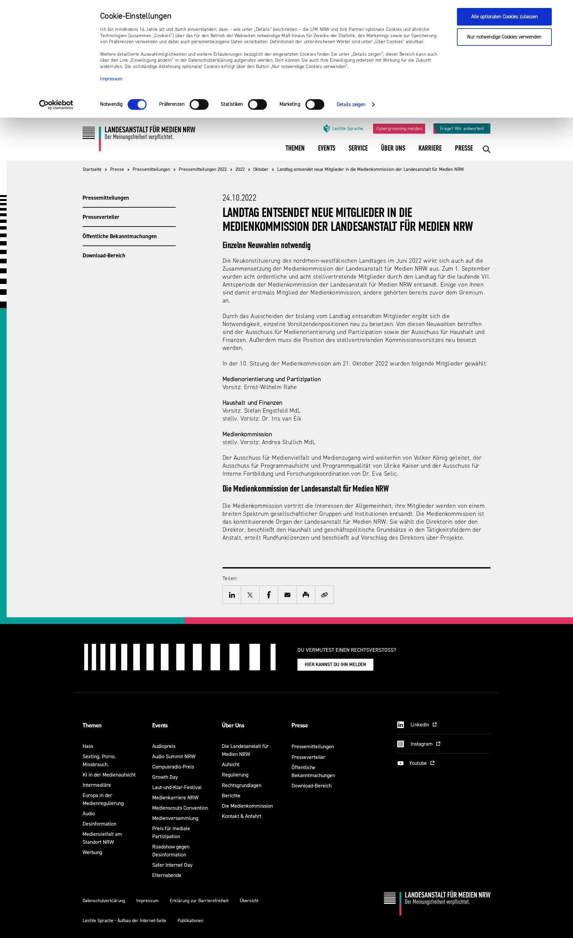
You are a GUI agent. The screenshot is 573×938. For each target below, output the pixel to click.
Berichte (231, 795)
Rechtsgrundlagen (241, 785)
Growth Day (165, 776)
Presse (117, 169)
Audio (89, 813)
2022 (240, 169)
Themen (92, 725)
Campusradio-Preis (173, 766)
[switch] (199, 104)
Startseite (92, 169)
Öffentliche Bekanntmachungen (120, 236)
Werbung (92, 852)
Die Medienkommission (247, 805)
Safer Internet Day (172, 864)
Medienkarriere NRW (175, 797)
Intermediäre (97, 784)
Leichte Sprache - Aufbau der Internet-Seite (124, 920)
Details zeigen (351, 104)
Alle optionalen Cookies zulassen (504, 17)
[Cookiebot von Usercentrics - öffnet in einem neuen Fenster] (56, 105)
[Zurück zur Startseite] (139, 140)
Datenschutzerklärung (104, 901)
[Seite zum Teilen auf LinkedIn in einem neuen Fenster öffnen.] (232, 595)
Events (160, 725)
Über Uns (233, 725)
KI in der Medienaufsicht (109, 774)
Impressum (111, 79)
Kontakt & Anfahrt (241, 816)
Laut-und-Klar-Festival (177, 787)
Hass (88, 746)
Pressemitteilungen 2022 (203, 169)
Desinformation (99, 823)
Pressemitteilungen (151, 169)
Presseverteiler (101, 217)
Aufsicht (230, 764)
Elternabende (166, 875)
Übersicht (249, 901)
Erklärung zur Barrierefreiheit (199, 901)
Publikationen (190, 920)
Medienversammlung (175, 818)
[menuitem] (295, 153)
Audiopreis (163, 746)
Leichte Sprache (347, 128)
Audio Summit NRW (173, 756)
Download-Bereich (104, 255)
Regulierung (235, 774)
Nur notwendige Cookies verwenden (504, 37)
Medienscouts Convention (180, 807)
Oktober (261, 169)
